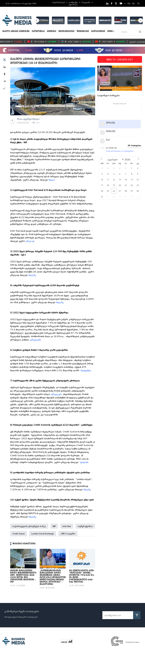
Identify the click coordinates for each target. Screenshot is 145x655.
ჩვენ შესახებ (58, 2)
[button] (37, 20)
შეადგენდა (86, 370)
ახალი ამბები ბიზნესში (15, 31)
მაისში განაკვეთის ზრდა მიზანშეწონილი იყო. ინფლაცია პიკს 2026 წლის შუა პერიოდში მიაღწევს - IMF (23, 576)
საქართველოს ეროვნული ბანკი (29, 526)
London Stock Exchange (42, 533)
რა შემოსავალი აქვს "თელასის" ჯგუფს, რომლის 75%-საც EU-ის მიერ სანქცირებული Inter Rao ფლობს (81, 576)
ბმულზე (32, 275)
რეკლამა (86, 2)
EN (129, 3)
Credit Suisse (18, 533)
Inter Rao (67, 526)
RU (133, 3)
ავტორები (73, 4)
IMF (54, 526)
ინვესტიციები (66, 31)
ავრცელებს (35, 340)
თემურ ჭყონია (85, 526)
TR (138, 3)
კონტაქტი (73, 2)
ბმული (52, 180)
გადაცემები (98, 31)
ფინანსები (83, 31)
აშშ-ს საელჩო (68, 533)
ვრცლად (30, 241)
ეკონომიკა (38, 31)
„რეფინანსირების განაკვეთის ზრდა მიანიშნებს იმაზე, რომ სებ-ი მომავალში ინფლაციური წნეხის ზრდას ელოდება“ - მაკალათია (53, 577)
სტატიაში (84, 462)
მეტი (110, 31)
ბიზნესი (51, 31)
